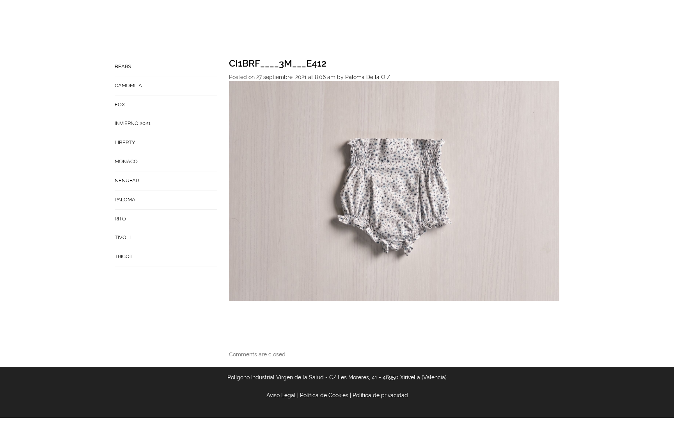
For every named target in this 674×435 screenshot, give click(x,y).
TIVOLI (123, 237)
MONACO (126, 161)
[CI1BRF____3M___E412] (394, 190)
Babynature (399, 29)
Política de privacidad (380, 395)
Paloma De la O (365, 77)
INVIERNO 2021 (133, 123)
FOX (120, 104)
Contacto (357, 29)
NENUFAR (127, 180)
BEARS (123, 66)
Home (292, 29)
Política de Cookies (324, 395)
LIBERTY (125, 142)
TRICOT (124, 256)
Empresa (321, 29)
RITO (120, 219)
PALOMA (125, 200)
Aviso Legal (281, 395)
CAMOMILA (128, 85)
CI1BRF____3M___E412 (277, 63)
